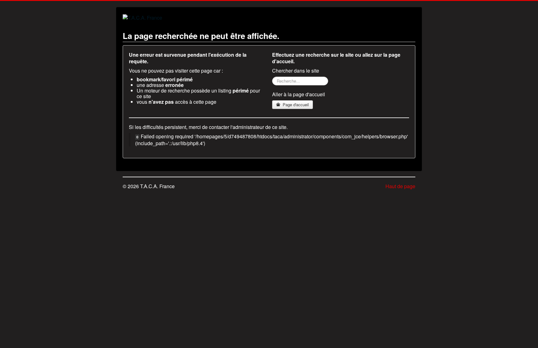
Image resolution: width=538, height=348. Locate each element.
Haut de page (400, 186)
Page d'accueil (295, 104)
